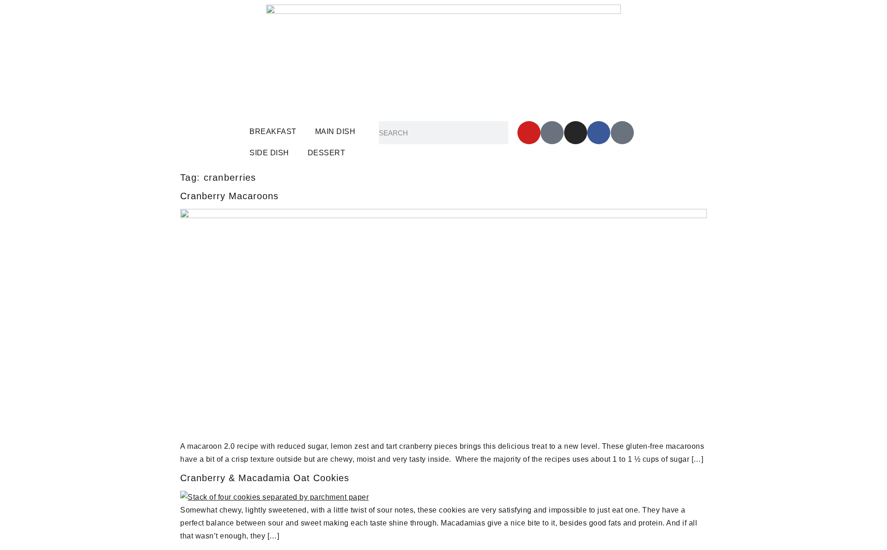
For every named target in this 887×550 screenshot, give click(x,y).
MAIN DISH (335, 131)
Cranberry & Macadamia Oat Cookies (264, 478)
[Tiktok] (622, 132)
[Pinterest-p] (552, 132)
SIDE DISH (269, 153)
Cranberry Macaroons (229, 196)
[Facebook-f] (598, 132)
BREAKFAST (273, 131)
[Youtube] (529, 132)
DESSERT (327, 153)
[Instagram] (575, 132)
